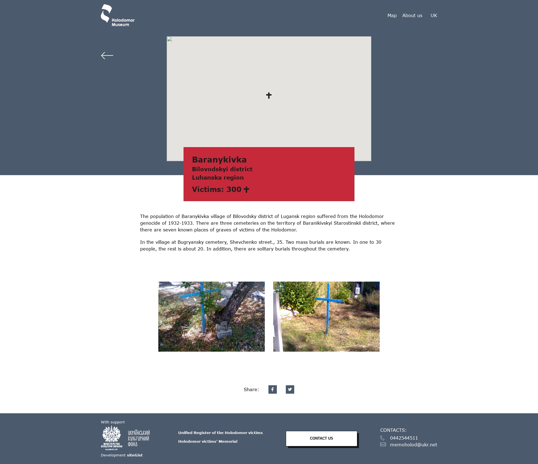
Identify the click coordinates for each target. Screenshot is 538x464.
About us (412, 15)
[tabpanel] (211, 317)
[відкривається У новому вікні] (128, 438)
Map (392, 15)
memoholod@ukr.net (413, 444)
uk (434, 15)
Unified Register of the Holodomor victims (220, 432)
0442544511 (404, 438)
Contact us (321, 438)
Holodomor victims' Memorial (207, 441)
